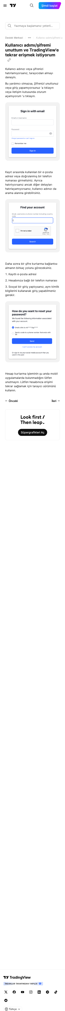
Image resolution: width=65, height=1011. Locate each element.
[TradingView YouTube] (22, 992)
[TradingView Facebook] (14, 992)
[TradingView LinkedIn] (39, 992)
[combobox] (32, 25)
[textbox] (34, 26)
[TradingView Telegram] (47, 992)
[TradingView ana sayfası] (13, 5)
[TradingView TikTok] (55, 992)
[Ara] (31, 5)
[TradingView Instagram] (30, 992)
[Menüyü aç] (5, 5)
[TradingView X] (5, 992)
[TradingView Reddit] (5, 1000)
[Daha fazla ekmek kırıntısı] (29, 37)
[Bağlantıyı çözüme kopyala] (9, 60)
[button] (14, 37)
